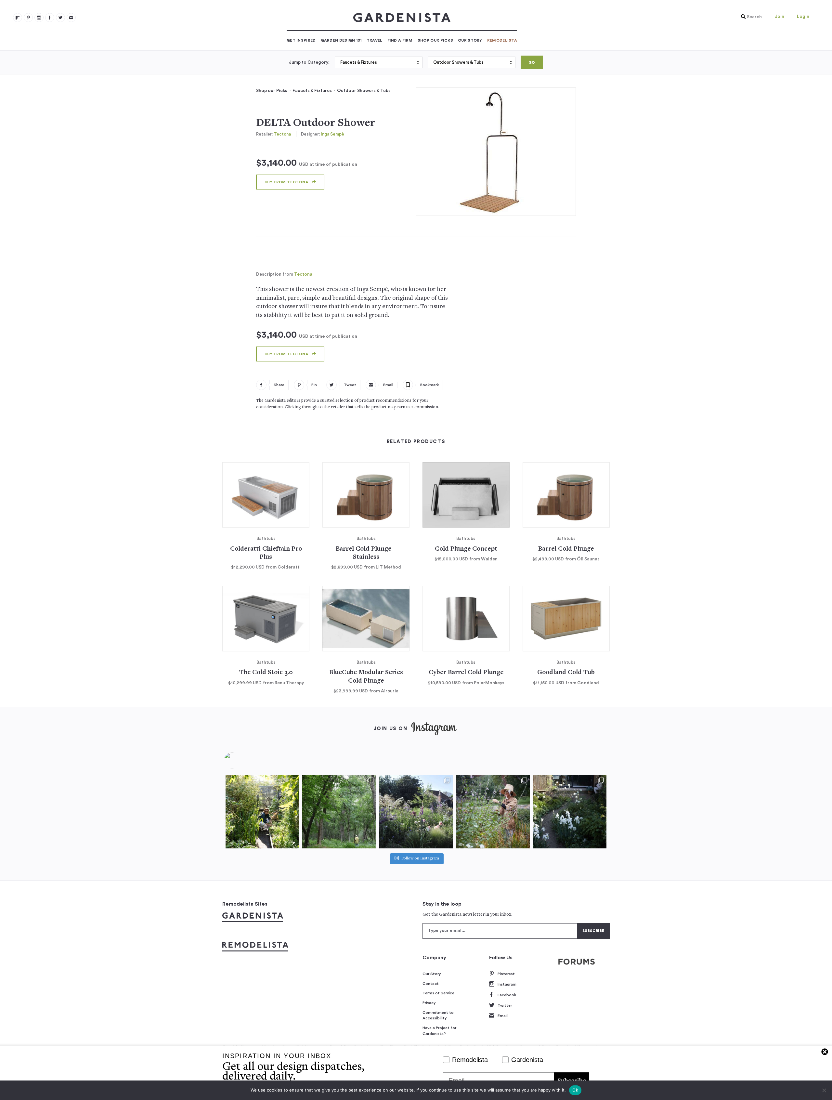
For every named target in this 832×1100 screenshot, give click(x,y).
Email (503, 1016)
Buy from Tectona (286, 182)
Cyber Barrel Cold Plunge (466, 672)
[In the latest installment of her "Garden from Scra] (416, 811)
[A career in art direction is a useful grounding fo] (569, 811)
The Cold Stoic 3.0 (266, 672)
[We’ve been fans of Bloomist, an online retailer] (262, 811)
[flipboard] (17, 17)
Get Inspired (301, 40)
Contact (430, 984)
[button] (750, 17)
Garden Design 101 (341, 40)
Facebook (507, 995)
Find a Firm (400, 40)
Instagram (507, 984)
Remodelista (502, 40)
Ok (575, 1090)
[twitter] (60, 17)
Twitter (505, 1005)
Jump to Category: (309, 62)
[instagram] (39, 17)
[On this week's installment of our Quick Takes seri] (492, 811)
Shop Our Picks (435, 40)
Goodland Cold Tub (566, 672)
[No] (824, 1090)
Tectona (282, 134)
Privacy (429, 1003)
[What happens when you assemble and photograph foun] (339, 811)
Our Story (470, 40)
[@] (242, 760)
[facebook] (49, 17)
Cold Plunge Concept (466, 549)
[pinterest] (28, 17)
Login (803, 16)
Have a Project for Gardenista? (439, 1031)
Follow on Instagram (420, 859)
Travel (375, 40)
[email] (71, 17)
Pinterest (506, 974)
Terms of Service (438, 993)
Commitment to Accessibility (438, 1015)
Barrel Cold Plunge (566, 549)
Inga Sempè (332, 134)
